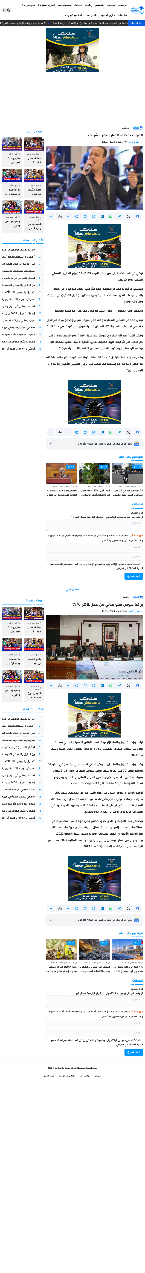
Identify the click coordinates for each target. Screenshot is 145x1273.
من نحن (98, 1076)
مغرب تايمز (134, 141)
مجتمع (125, 128)
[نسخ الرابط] (85, 216)
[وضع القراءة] (94, 216)
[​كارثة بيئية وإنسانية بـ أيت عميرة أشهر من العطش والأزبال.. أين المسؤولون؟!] (12, 183)
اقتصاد (125, 597)
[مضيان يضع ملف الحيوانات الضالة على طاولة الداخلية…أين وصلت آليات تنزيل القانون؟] (61, 480)
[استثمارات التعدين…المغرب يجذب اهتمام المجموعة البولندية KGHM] (94, 956)
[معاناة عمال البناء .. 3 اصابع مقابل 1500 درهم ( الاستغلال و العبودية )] (34, 152)
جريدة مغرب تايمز (62, 1068)
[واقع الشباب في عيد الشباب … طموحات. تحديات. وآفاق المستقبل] (34, 183)
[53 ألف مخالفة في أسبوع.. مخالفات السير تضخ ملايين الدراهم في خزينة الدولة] (127, 480)
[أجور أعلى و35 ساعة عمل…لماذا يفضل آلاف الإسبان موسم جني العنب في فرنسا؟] (94, 480)
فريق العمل (49, 1076)
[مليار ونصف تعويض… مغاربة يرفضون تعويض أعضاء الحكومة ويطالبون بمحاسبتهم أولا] (12, 152)
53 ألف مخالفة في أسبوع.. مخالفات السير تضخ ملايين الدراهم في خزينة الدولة (98, 23)
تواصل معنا (85, 1076)
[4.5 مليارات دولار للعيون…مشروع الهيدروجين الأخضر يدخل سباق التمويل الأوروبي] (127, 956)
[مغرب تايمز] (137, 10)
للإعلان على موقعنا (67, 1076)
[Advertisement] (72, 99)
